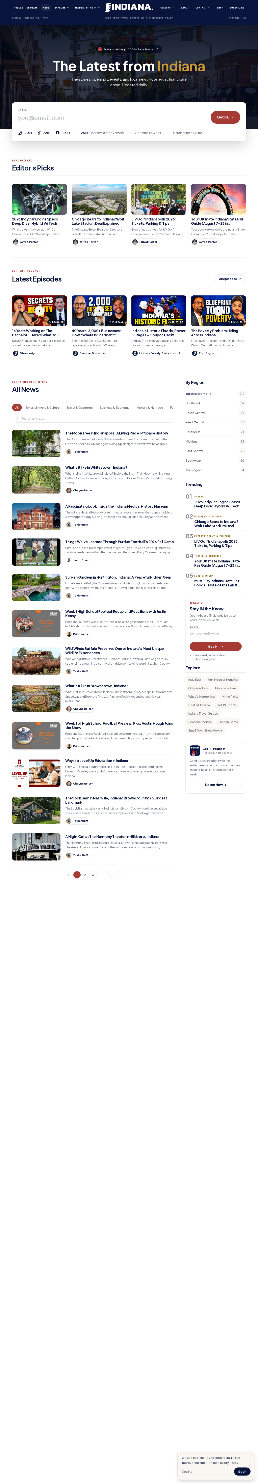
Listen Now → (216, 785)
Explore (60, 7)
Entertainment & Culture (42, 407)
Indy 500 (194, 679)
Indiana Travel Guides (203, 713)
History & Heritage (149, 407)
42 (109, 875)
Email (22, 110)
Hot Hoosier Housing (223, 679)
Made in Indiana (225, 688)
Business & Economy (115, 407)
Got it (242, 1471)
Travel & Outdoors (80, 407)
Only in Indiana (198, 688)
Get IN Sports (227, 705)
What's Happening (201, 696)
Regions (165, 7)
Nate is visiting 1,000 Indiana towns (129, 49)
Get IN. (223, 117)
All (17, 407)
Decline (187, 1471)
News (46, 7)
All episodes (228, 279)
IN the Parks (230, 696)
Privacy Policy (228, 1462)
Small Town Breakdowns (205, 730)
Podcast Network (26, 7)
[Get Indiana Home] (129, 7)
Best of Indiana (199, 705)
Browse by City (86, 7)
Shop (220, 7)
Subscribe (237, 7)
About (185, 7)
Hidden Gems (228, 722)
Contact (201, 7)
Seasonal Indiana (200, 722)
